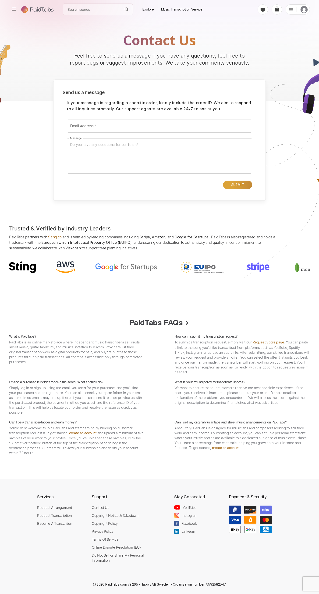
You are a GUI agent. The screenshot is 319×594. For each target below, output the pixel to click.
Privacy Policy (102, 531)
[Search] (126, 9)
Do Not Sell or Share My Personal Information (118, 558)
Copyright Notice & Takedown (115, 515)
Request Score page (268, 342)
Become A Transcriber (54, 523)
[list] (291, 9)
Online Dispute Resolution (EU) (116, 547)
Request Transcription (54, 515)
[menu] (13, 9)
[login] (304, 9)
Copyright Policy (104, 523)
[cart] (277, 9)
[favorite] (263, 9)
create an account (83, 433)
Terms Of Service (105, 539)
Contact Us (100, 507)
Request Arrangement (54, 507)
